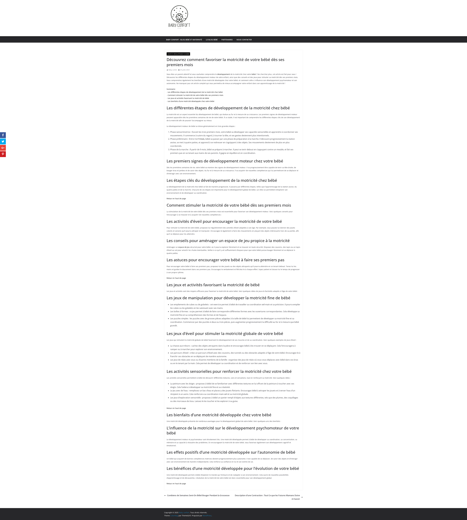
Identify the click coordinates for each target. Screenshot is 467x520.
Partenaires (227, 39)
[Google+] (3, 148)
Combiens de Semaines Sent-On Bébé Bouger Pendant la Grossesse (198, 495)
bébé (254, 74)
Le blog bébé (212, 39)
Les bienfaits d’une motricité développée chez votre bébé (191, 101)
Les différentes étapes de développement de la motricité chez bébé (195, 92)
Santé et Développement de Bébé (178, 54)
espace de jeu (184, 247)
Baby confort (173, 70)
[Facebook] (3, 135)
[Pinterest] (3, 154)
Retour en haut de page (176, 198)
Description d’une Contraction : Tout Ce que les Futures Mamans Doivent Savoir (267, 497)
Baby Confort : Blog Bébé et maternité (184, 39)
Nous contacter (244, 39)
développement (223, 74)
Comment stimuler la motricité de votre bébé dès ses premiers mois (195, 95)
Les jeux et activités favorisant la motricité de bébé (188, 98)
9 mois (201, 139)
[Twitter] (3, 141)
